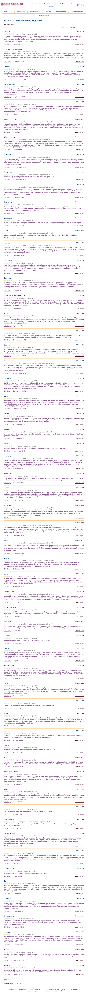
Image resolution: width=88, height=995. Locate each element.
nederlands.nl (44, 15)
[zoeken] (78, 5)
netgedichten (35, 11)
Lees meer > (79, 44)
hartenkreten (61, 11)
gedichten (21, 11)
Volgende (17, 983)
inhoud (50, 6)
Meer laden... (9, 979)
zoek (48, 991)
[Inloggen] (83, 5)
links (62, 4)
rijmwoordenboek (77, 11)
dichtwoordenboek (43, 4)
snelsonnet (8, 11)
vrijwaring (26, 991)
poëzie (48, 11)
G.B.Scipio (7, 44)
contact (69, 4)
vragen (56, 4)
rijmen (30, 4)
